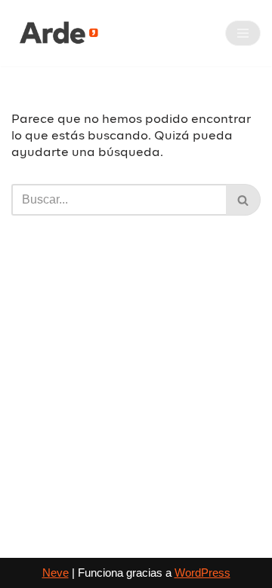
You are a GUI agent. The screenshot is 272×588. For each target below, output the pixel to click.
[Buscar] (243, 200)
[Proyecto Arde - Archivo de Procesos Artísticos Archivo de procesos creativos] (56, 33)
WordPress (202, 572)
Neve (55, 572)
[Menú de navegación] (243, 33)
